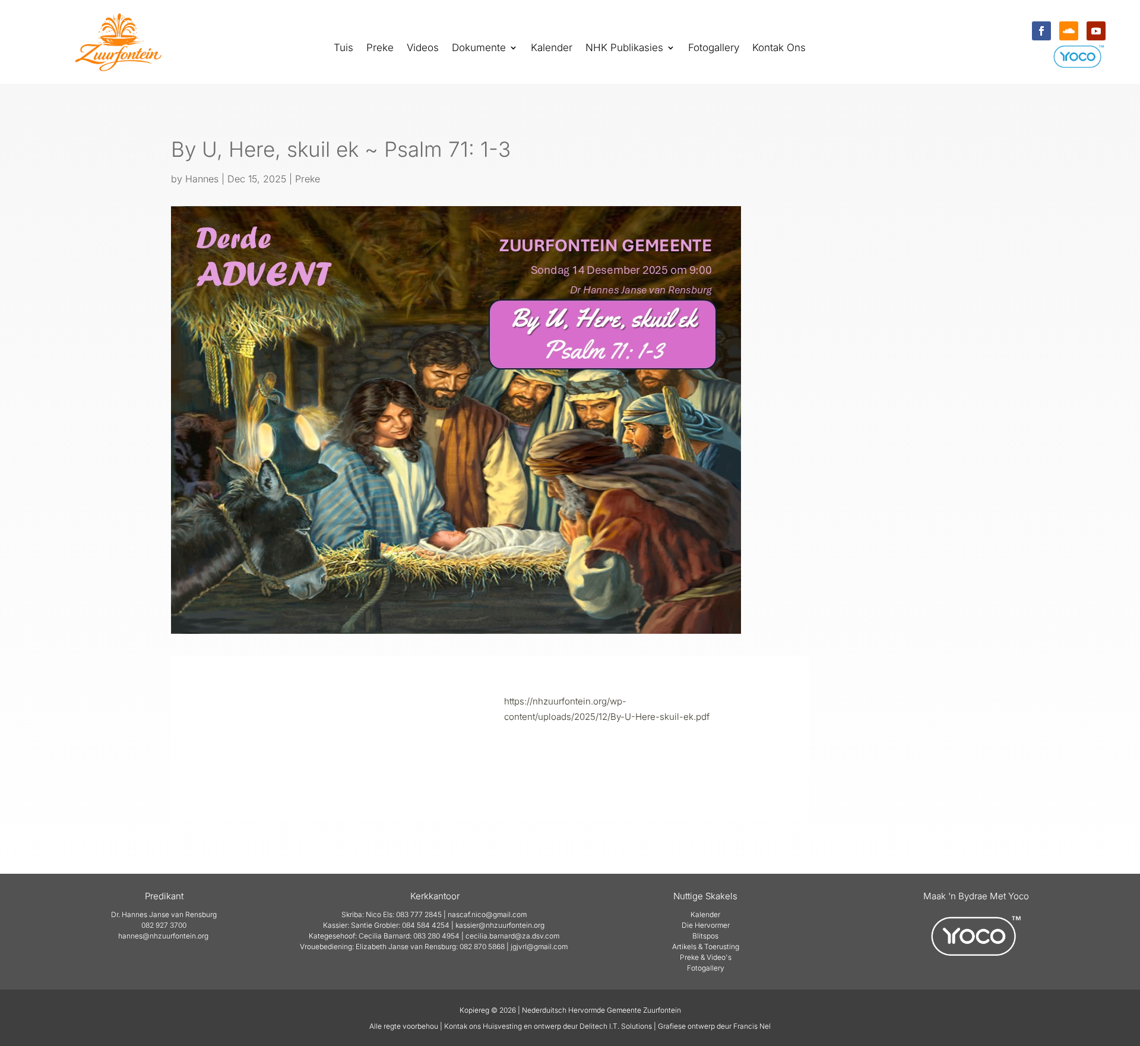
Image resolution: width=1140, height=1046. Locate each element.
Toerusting (721, 946)
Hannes (201, 179)
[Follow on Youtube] (1096, 30)
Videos (423, 48)
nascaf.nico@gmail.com (487, 914)
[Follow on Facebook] (1041, 30)
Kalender (551, 48)
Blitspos (705, 935)
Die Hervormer (706, 925)
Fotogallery (713, 48)
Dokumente (479, 48)
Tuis (343, 48)
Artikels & (688, 946)
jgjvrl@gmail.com (539, 946)
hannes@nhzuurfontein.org (163, 935)
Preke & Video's (706, 957)
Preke (380, 48)
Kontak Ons (779, 48)
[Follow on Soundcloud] (1068, 30)
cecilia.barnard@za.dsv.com (512, 935)
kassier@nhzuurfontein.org (499, 925)
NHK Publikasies (624, 48)
